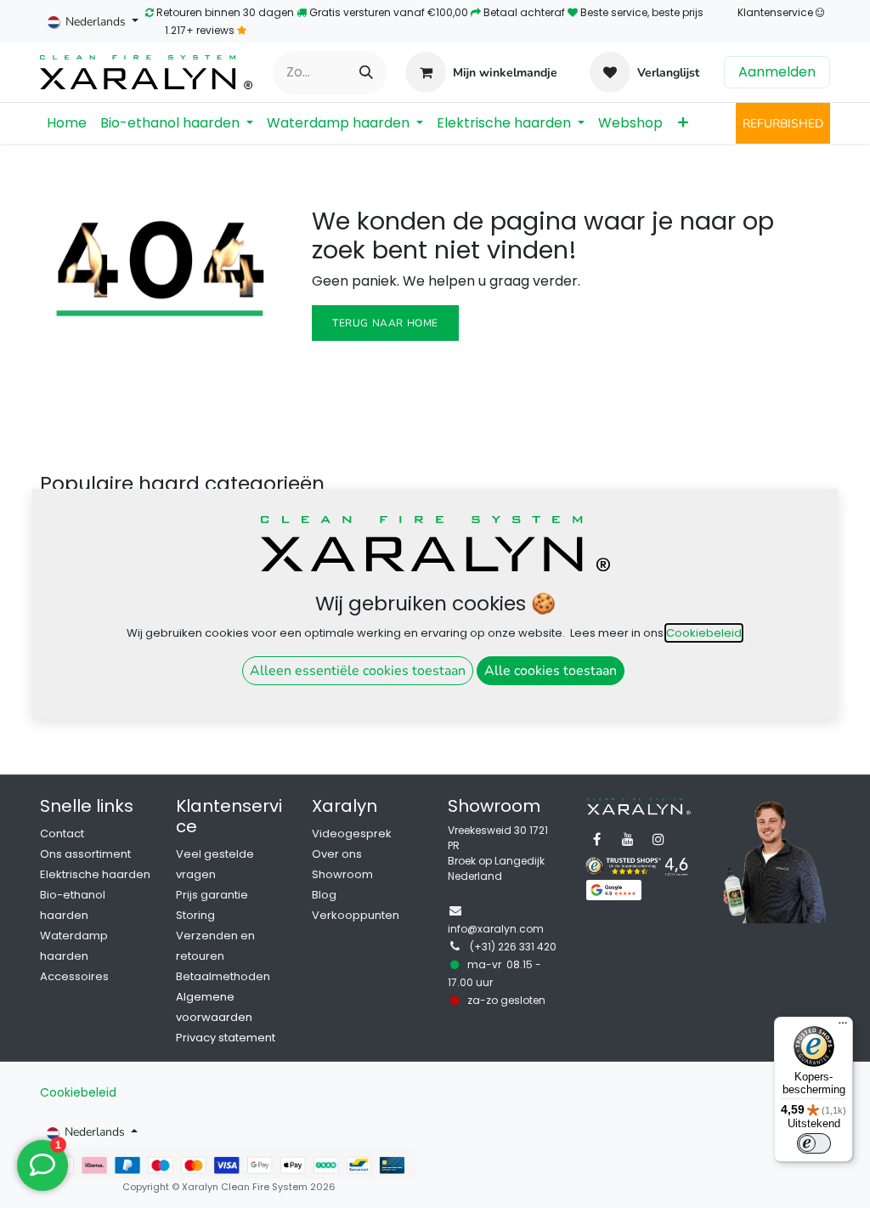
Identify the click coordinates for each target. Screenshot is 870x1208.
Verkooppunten (355, 915)
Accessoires (74, 976)
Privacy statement (225, 1037)
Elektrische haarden (95, 874)
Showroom (342, 874)
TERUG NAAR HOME (385, 323)
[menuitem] (66, 123)
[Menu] (843, 1027)
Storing (195, 915)
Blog (324, 895)
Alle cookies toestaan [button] (550, 670)
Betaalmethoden (223, 976)
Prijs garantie (212, 895)
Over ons (337, 854)
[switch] (814, 1143)
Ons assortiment (85, 854)
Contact (62, 833)
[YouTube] (627, 839)
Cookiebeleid (78, 1092)
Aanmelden (777, 72)
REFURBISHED (783, 124)
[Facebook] (597, 839)
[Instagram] (658, 839)
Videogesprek (352, 833)
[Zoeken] (366, 72)
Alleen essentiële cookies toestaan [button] (358, 670)
